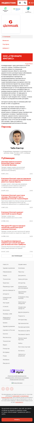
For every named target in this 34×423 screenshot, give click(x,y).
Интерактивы (22, 319)
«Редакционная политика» (17, 379)
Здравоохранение (9, 268)
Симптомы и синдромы (22, 302)
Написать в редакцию (22, 355)
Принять (17, 419)
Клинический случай (7, 298)
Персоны (21, 272)
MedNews (6, 359)
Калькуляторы (23, 279)
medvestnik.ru (19, 402)
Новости (5, 264)
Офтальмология (23, 323)
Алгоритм (6, 294)
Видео (5, 345)
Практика (6, 283)
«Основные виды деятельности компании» (17, 377)
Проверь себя (7, 313)
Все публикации (17, 256)
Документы (22, 275)
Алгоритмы (21, 283)
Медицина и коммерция (6, 318)
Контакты (21, 350)
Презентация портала (22, 338)
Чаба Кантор (17, 148)
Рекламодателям (23, 327)
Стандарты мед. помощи (23, 297)
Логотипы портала (24, 347)
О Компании (6, 36)
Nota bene (6, 310)
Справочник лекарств (22, 307)
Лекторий (6, 302)
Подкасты (21, 316)
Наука (5, 275)
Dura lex (5, 333)
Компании (21, 268)
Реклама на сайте (24, 330)
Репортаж (6, 348)
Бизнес (5, 322)
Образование (7, 272)
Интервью (6, 352)
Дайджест (6, 48)
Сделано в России (9, 330)
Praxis (5, 356)
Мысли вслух (7, 337)
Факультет (6, 363)
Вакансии (6, 40)
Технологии (6, 279)
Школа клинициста (9, 290)
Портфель (6, 44)
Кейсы (20, 343)
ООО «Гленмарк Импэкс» (12, 57)
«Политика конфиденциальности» (17, 376)
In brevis (5, 306)
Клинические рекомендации (23, 287)
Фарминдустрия (8, 286)
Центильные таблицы (22, 292)
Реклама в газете (24, 334)
